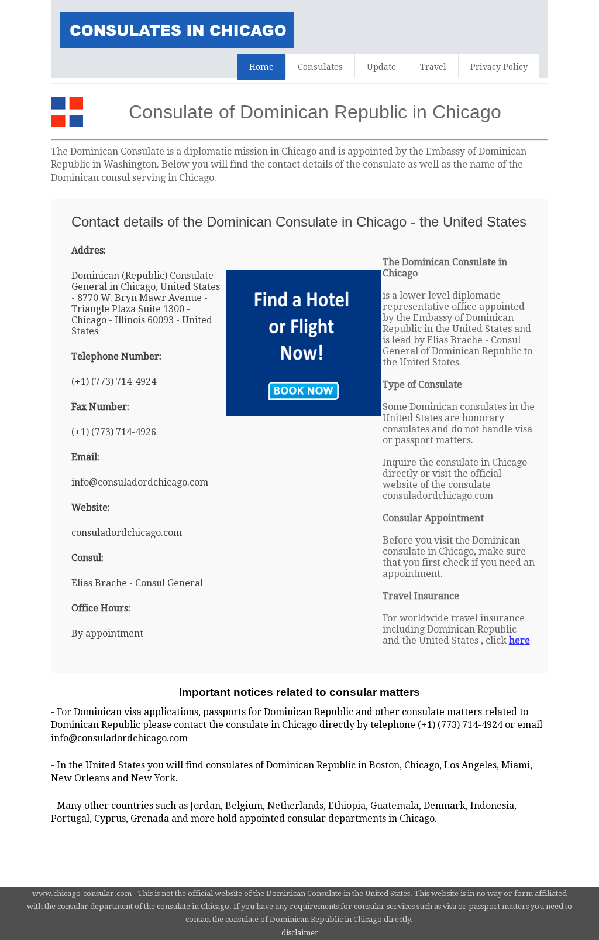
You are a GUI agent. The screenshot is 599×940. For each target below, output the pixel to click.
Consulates (320, 66)
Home (261, 66)
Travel (433, 66)
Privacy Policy (499, 66)
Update (381, 66)
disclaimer (300, 932)
